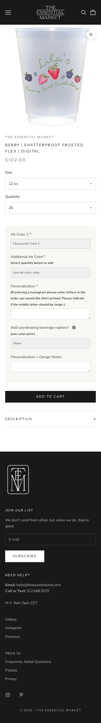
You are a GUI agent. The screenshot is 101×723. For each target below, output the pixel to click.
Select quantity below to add (32, 263)
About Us (13, 653)
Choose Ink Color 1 (26, 244)
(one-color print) (23, 334)
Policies (11, 670)
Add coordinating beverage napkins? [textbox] (50, 330)
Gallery (11, 619)
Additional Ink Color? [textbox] (32, 259)
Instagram (13, 627)
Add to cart (50, 396)
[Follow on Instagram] (7, 694)
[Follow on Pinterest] (21, 694)
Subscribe (25, 556)
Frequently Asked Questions (28, 661)
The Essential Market (29, 137)
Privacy (11, 678)
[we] (74, 327)
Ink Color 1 (21, 234)
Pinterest (12, 636)
